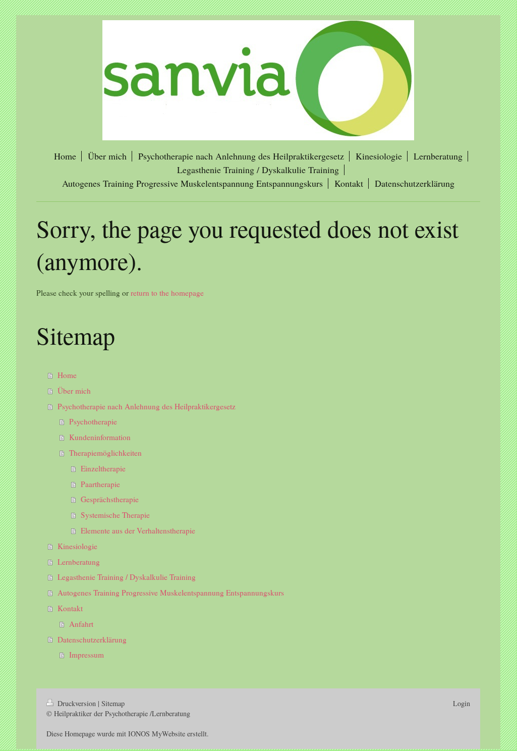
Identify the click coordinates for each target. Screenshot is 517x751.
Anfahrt (81, 624)
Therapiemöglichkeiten (105, 453)
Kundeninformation (100, 437)
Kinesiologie (77, 546)
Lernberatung (79, 562)
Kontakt (70, 608)
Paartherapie (100, 484)
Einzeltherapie (103, 468)
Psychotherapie (93, 421)
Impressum (86, 655)
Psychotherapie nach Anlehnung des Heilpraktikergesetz (147, 406)
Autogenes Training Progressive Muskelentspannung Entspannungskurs (171, 592)
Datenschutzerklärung (92, 639)
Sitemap (113, 703)
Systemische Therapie (115, 515)
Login (461, 703)
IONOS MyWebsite (156, 733)
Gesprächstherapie (110, 499)
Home (67, 375)
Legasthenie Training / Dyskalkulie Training (127, 577)
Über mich (74, 391)
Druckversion (76, 703)
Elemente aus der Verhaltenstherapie (138, 530)
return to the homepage (167, 293)
